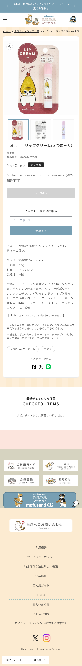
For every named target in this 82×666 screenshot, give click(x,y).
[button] (5, 19)
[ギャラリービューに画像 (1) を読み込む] (18, 129)
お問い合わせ (41, 604)
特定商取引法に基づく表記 (41, 566)
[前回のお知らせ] (7, 6)
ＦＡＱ (41, 595)
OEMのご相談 (41, 614)
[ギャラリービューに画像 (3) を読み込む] (63, 129)
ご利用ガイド (41, 585)
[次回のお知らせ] (74, 6)
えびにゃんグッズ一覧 (22, 349)
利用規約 (41, 547)
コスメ (48, 349)
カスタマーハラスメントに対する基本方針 (41, 623)
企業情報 (41, 576)
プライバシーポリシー (41, 557)
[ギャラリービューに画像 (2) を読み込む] (40, 129)
